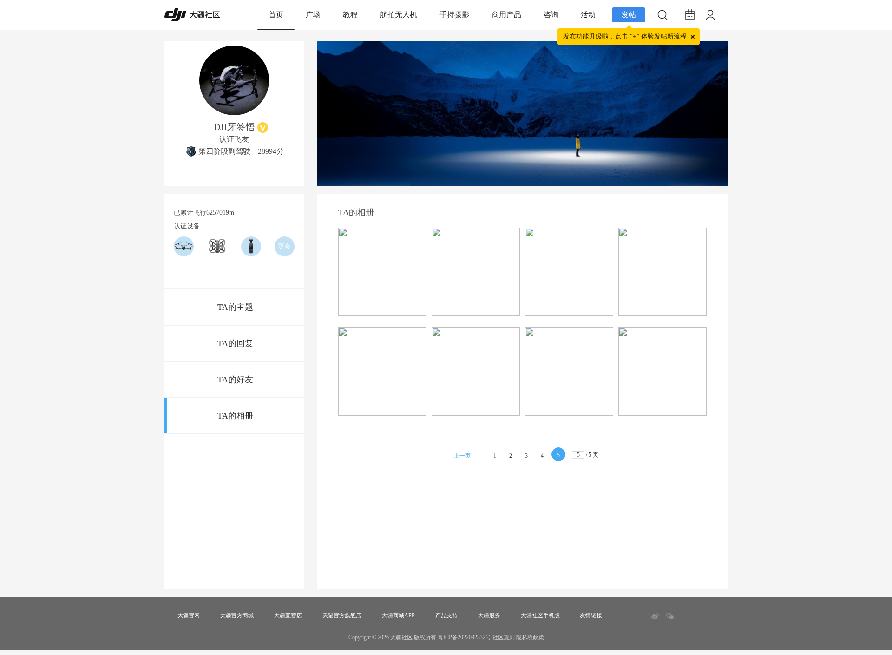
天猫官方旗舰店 (341, 615)
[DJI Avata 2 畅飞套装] (217, 246)
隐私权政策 (530, 637)
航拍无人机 (398, 15)
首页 (276, 15)
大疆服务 (489, 615)
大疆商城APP (398, 615)
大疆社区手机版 (540, 615)
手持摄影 (454, 15)
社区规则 (503, 637)
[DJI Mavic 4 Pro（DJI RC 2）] (184, 246)
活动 (588, 15)
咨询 (551, 15)
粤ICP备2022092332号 (464, 637)
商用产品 (506, 15)
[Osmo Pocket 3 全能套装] (251, 246)
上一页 (462, 455)
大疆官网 (188, 615)
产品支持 (446, 615)
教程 (350, 15)
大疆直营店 (288, 615)
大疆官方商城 (237, 615)
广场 (313, 15)
